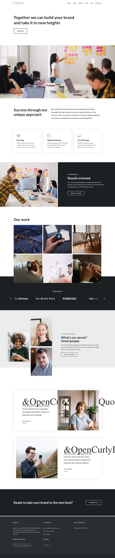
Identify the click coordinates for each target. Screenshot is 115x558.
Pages (74, 3)
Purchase (98, 3)
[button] (11, 299)
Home (68, 3)
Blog (87, 3)
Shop (92, 3)
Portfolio (81, 3)
